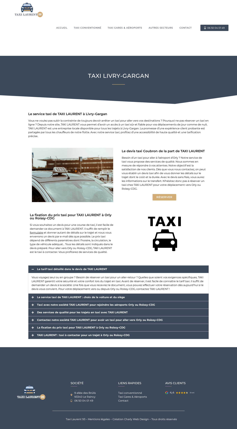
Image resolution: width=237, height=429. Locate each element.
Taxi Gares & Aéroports (125, 27)
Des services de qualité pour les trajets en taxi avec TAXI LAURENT (82, 312)
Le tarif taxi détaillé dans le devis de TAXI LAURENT (72, 269)
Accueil (61, 27)
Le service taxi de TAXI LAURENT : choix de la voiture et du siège (81, 297)
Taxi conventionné (87, 27)
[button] (118, 269)
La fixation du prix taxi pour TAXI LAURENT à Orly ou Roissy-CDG (81, 327)
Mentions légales (99, 419)
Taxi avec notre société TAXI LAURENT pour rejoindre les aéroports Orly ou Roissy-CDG (96, 305)
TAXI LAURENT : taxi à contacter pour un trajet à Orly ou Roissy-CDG (83, 335)
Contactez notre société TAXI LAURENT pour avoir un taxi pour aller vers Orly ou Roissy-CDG (100, 320)
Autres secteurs (161, 27)
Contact (185, 27)
